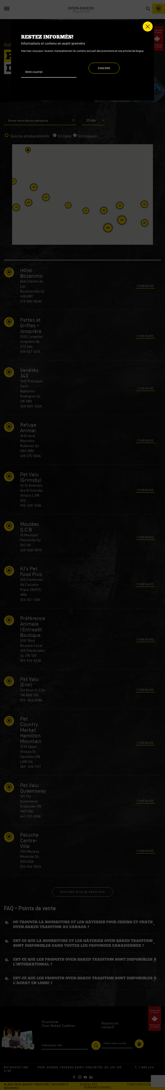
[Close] (148, 26)
